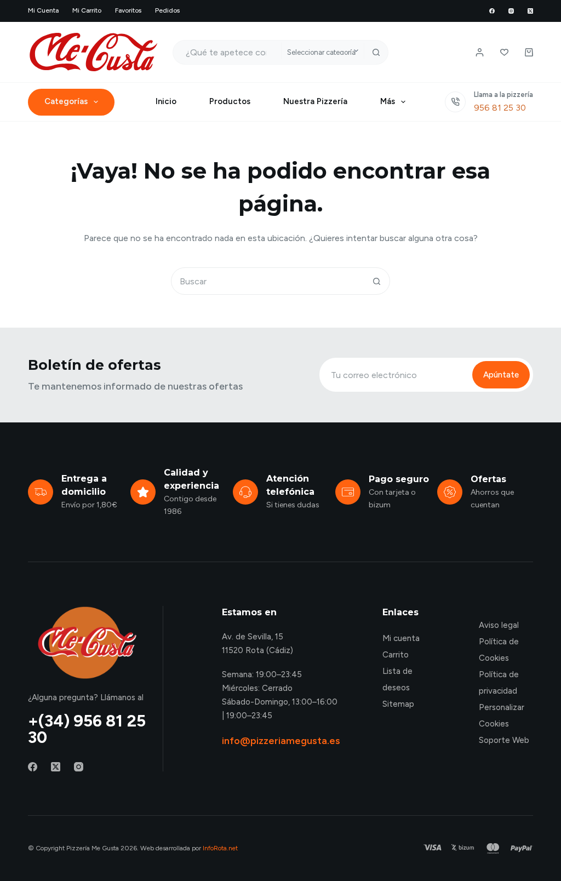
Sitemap (398, 704)
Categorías (66, 101)
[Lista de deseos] (504, 52)
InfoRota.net (220, 848)
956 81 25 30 (500, 107)
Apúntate (501, 375)
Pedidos (167, 10)
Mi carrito (86, 10)
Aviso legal (499, 625)
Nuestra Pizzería (315, 101)
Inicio (166, 101)
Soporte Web (504, 740)
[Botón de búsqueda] (376, 52)
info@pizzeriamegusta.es (281, 741)
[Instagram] (511, 11)
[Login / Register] (480, 52)
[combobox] (227, 52)
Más (387, 101)
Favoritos (128, 10)
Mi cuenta (43, 10)
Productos (229, 101)
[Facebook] (492, 11)
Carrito (395, 655)
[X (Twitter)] (530, 11)
